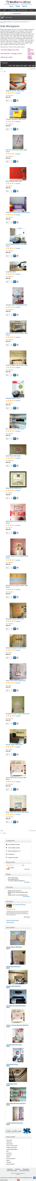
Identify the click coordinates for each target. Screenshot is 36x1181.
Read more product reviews (12, 920)
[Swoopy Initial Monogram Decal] (18, 303)
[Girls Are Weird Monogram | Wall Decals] (18, 148)
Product (18, 65)
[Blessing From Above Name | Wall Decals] (18, 584)
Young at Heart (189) (13, 857)
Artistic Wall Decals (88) (14, 847)
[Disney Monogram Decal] (18, 646)
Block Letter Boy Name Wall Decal (17, 812)
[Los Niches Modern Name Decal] (18, 1120)
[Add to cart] (14, 100)
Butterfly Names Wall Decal (13, 966)
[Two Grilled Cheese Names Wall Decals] (18, 332)
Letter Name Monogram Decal (14, 1044)
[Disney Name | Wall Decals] (18, 743)
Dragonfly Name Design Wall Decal (17, 713)
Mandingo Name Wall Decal (13, 986)
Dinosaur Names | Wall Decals (14, 947)
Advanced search (16, 13)
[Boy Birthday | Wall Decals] (18, 180)
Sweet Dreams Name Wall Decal (17, 365)
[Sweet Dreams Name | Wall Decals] (18, 364)
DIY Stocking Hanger (13, 877)
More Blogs (27, 882)
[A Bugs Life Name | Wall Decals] (18, 118)
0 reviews (18, 93)
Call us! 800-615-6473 (22, 10)
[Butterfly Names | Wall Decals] (18, 964)
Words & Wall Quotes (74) (14, 851)
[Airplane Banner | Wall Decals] (18, 89)
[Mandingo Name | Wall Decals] (18, 983)
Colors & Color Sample (11, 1145)
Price (21, 65)
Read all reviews (10, 922)
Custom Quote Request (11, 1149)
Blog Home (27, 869)
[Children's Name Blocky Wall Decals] (18, 211)
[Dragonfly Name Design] (18, 712)
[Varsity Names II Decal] (18, 1062)
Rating (33, 65)
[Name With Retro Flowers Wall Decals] (18, 776)
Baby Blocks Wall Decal (14, 488)
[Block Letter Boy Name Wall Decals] (18, 810)
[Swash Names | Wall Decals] (18, 554)
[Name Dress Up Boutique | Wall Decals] (18, 520)
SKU (14, 65)
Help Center (9, 1140)
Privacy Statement (10, 1158)
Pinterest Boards (10, 1164)
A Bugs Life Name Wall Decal (15, 119)
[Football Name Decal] (18, 1081)
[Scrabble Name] (18, 270)
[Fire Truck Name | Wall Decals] (18, 427)
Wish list (24, 6)
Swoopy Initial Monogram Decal (16, 305)
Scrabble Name (11, 272)
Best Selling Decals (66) (14, 844)
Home (1, 21)
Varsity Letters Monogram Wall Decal (15, 1103)
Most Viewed (11, 867)
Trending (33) (11, 854)
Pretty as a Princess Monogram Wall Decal (17, 1025)
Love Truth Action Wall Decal (19, 904)
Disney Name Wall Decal (14, 744)
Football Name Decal (11, 1083)
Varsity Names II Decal (12, 1064)
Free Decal (9, 1153)
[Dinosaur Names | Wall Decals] (18, 944)
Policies (8, 1156)
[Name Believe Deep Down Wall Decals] (18, 243)
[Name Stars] (18, 454)
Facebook (8, 1162)
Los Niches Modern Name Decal (14, 1123)
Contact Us (9, 1142)
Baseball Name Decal (13, 398)
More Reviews (26, 896)
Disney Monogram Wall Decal (16, 648)
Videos (8, 1160)
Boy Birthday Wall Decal (14, 181)
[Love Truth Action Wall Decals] (9, 907)
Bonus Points (9, 1144)
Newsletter (9, 1155)
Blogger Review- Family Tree (15, 890)
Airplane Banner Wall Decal (15, 91)
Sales (30, 65)
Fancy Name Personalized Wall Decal (16, 1005)
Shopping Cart (13, 10)
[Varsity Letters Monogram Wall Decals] (18, 1101)
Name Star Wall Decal (13, 456)
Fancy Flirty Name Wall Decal (16, 680)
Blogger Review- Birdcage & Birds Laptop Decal (18, 893)
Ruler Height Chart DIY (13, 879)
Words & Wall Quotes (8, 21)
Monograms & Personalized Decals (21, 21)
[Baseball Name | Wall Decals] (18, 617)
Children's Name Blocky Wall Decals (18, 212)
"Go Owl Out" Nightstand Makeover (16, 880)
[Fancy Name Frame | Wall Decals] (18, 1003)
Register (18, 6)
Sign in (11, 6)
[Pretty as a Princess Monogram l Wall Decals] (18, 1022)
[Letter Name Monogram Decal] (18, 1042)
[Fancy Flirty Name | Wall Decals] (18, 679)
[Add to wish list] (17, 100)
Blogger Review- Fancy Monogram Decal (17, 895)
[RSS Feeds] (7, 869)
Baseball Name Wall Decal (15, 619)
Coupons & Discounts (11, 1147)
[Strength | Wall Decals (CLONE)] (18, 397)
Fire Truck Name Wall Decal (15, 429)
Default (25, 65)
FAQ (7, 1151)
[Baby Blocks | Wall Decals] (18, 487)
